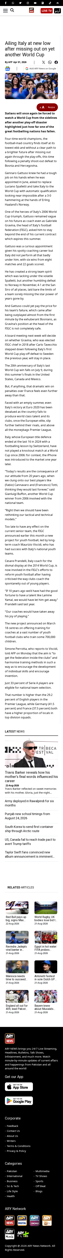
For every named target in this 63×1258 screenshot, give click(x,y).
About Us (12, 1136)
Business (12, 1181)
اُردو (57, 11)
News (14, 731)
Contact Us (13, 1131)
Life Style (12, 1191)
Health (11, 1196)
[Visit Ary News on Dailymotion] (42, 3)
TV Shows (41, 1176)
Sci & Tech (13, 1186)
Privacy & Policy (16, 1151)
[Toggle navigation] (5, 10)
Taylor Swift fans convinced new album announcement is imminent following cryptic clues (28, 856)
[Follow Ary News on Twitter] (20, 3)
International (14, 1176)
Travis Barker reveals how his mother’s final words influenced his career (31, 776)
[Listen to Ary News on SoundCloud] (57, 3)
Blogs (39, 1191)
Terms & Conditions (18, 1146)
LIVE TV (47, 11)
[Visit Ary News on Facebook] (5, 3)
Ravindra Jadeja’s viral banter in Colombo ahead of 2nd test (17, 951)
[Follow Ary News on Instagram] (27, 3)
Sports (39, 1181)
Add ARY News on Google (42, 68)
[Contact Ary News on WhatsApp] (12, 3)
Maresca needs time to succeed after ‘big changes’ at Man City (17, 980)
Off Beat (41, 1186)
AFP (10, 62)
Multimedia (42, 1171)
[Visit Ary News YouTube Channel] (35, 3)
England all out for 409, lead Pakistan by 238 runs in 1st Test (17, 1010)
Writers (11, 1141)
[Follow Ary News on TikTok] (50, 3)
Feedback (12, 1126)
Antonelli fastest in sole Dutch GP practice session (44, 979)
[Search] (12, 10)
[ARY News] (31, 9)
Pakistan (12, 1171)
